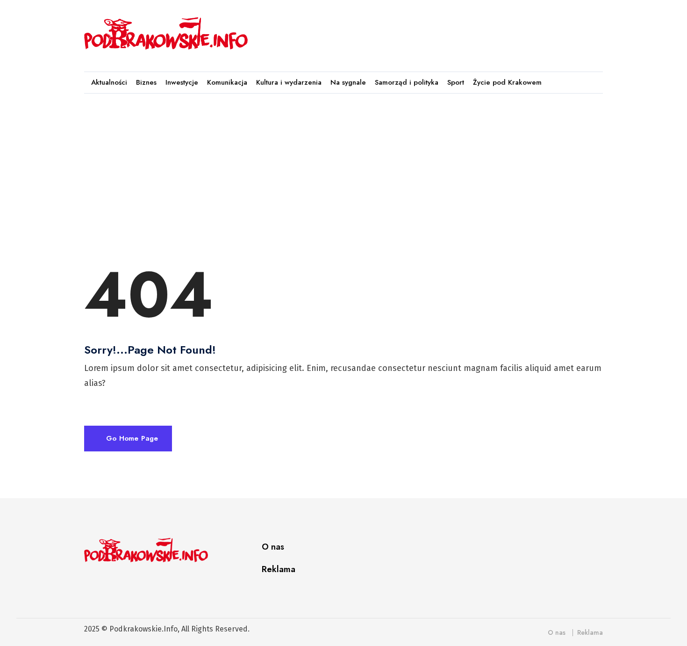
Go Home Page (131, 438)
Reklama (278, 569)
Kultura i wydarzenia (289, 82)
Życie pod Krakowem (507, 82)
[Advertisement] (432, 31)
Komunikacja (227, 82)
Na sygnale (348, 82)
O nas (273, 547)
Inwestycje (181, 82)
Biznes (146, 82)
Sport (455, 82)
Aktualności (109, 82)
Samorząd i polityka (406, 82)
